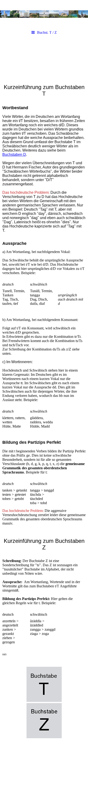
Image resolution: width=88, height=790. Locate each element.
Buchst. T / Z (47, 32)
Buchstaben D (14, 155)
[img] (44, 14)
